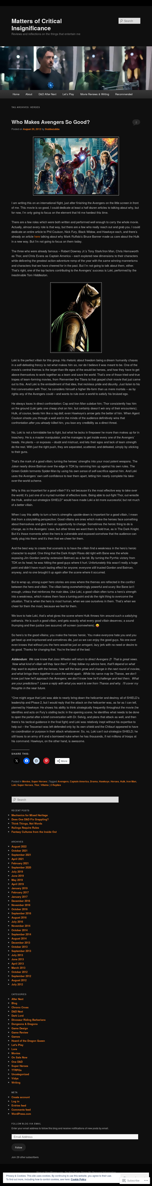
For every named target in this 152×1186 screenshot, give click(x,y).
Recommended (123, 94)
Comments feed (21, 1109)
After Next (17, 999)
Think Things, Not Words (26, 823)
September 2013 (21, 951)
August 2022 (19, 846)
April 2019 (17, 884)
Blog (14, 1003)
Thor (36, 785)
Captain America (79, 781)
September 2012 (21, 976)
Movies (26, 781)
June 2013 (17, 959)
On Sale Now (19, 1057)
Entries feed (18, 1105)
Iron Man (131, 781)
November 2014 (20, 926)
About (29, 94)
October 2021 (19, 850)
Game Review (19, 1032)
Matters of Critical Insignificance (36, 24)
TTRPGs (16, 1070)
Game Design (19, 1028)
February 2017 (20, 892)
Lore (14, 1049)
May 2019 (17, 880)
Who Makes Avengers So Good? (50, 121)
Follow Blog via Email (26, 1123)
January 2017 (19, 897)
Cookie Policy (78, 1179)
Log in (15, 1101)
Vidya (14, 1078)
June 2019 (17, 876)
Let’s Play (68, 94)
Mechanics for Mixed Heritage (29, 815)
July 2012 (17, 984)
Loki (13, 785)
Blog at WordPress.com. (50, 1172)
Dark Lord (17, 1015)
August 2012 (19, 980)
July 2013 (17, 955)
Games (15, 1036)
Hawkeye (104, 781)
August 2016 (19, 917)
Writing (15, 1082)
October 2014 (19, 930)
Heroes (115, 781)
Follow (18, 1147)
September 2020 (21, 867)
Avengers (63, 781)
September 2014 (21, 934)
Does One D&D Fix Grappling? (30, 819)
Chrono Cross (19, 1007)
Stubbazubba (52, 129)
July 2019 (17, 871)
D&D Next (17, 1011)
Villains (45, 785)
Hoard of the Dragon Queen (28, 1041)
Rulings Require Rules (25, 827)
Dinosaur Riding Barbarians (28, 1020)
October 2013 (19, 947)
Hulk (122, 781)
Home (16, 94)
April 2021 (17, 859)
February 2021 (20, 863)
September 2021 (21, 855)
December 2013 (20, 942)
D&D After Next (47, 94)
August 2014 (19, 938)
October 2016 (19, 909)
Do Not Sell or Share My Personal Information (90, 1172)
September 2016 (21, 913)
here (37, 236)
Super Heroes (39, 781)
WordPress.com (21, 1114)
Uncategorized (20, 1074)
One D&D (17, 1062)
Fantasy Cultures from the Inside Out (34, 832)
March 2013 (18, 968)
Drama (94, 781)
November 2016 (20, 905)
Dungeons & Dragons (24, 1024)
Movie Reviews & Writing (94, 94)
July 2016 (17, 921)
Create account (20, 1097)
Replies (55, 785)
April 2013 (17, 963)
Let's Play (17, 1045)
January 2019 (19, 888)
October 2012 (19, 972)
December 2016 (20, 901)
